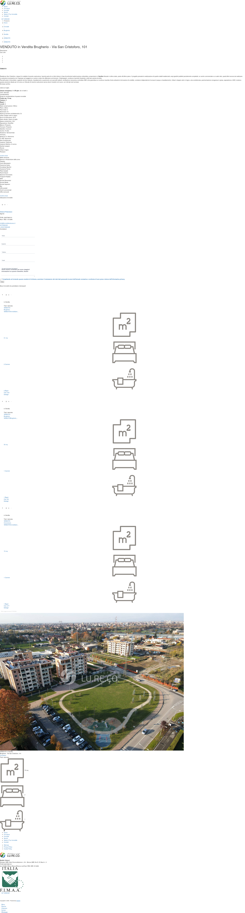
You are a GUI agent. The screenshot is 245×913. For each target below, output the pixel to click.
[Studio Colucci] (10, 3)
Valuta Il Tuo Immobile (10, 14)
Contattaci (3, 755)
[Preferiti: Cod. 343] (4, 304)
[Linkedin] (4, 60)
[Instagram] (1, 895)
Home (5, 6)
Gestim (18, 900)
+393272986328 (5, 227)
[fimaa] (12, 879)
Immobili (6, 10)
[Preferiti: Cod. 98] (4, 410)
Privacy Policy (8, 847)
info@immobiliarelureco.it (7, 223)
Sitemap (6, 845)
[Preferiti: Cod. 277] (4, 517)
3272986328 (4, 225)
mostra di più (4, 156)
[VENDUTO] (10, 295)
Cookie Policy (8, 849)
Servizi (6, 12)
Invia (2, 282)
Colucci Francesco (6, 212)
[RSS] (4, 895)
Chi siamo (7, 8)
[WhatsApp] (4, 62)
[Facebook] (4, 56)
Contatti (6, 16)
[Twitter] (4, 58)
